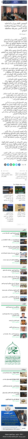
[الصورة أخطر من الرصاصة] (23, 322)
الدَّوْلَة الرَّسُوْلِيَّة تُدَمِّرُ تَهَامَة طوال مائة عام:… (10, 379)
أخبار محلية (10, 205)
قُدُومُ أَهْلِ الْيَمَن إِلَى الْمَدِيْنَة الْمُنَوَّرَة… (12, 399)
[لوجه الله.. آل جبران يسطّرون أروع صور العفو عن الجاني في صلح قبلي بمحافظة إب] (23, 285)
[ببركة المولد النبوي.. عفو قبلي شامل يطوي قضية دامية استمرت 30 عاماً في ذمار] (23, 271)
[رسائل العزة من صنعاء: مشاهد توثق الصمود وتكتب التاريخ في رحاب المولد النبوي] (23, 315)
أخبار (24, 187)
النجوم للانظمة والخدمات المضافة (10, 436)
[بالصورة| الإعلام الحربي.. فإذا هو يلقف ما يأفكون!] (20, 207)
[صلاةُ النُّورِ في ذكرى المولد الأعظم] (23, 308)
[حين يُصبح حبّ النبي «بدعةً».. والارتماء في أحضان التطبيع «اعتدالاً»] (23, 335)
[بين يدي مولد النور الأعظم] (23, 329)
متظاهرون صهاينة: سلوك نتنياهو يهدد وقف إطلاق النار (7, 174)
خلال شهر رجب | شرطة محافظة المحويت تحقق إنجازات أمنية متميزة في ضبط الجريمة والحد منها (21, 176)
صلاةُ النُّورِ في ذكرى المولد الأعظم (12, 307)
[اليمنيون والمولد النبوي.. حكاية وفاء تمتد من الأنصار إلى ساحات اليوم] (20, 190)
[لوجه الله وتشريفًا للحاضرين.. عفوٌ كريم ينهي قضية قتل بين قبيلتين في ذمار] (23, 298)
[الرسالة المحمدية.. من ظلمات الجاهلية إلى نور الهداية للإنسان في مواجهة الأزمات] (8, 190)
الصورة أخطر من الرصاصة (14, 320)
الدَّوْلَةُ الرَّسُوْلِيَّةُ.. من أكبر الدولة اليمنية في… (10, 372)
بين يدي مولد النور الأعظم (14, 327)
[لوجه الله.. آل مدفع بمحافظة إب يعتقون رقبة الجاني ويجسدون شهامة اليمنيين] (23, 278)
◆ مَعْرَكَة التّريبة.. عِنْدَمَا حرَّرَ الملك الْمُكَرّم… (10, 386)
